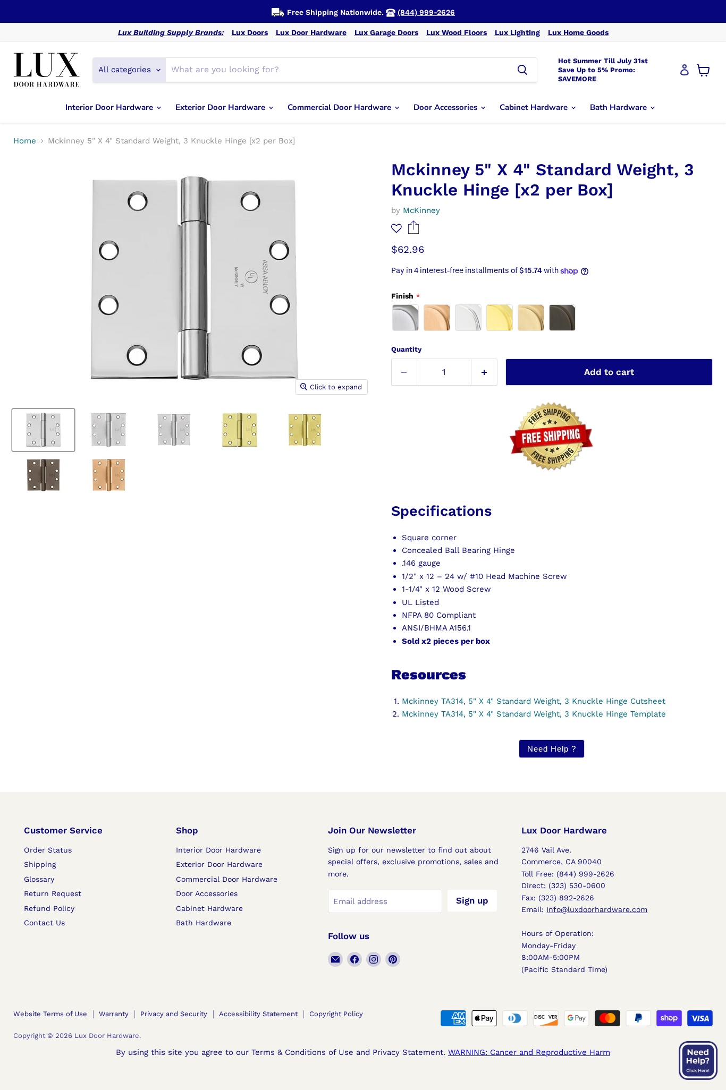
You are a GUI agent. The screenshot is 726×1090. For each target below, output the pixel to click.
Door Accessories (446, 107)
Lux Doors (250, 32)
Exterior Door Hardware (221, 107)
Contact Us (44, 922)
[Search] (522, 70)
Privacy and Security (173, 1014)
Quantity (406, 349)
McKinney (421, 210)
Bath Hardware (619, 107)
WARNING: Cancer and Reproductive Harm (529, 1052)
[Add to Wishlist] (396, 228)
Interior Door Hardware (110, 107)
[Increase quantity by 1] (484, 372)
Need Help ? (551, 748)
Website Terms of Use (50, 1014)
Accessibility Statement (258, 1014)
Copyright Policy (336, 1014)
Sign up (472, 900)
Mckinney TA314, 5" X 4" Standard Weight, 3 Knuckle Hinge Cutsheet (533, 701)
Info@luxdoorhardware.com (596, 909)
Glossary (39, 879)
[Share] (413, 231)
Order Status (48, 850)
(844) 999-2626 (426, 12)
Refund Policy (49, 908)
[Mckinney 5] (43, 430)
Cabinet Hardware (535, 107)
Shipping (40, 864)
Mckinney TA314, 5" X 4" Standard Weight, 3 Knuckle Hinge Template (534, 714)
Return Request (52, 893)
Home (24, 141)
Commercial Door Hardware (340, 107)
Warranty (114, 1014)
